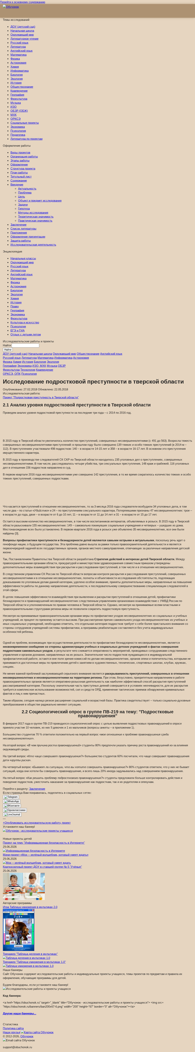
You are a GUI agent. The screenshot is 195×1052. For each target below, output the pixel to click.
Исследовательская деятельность (33, 244)
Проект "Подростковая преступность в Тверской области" (41, 397)
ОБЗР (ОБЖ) (19, 110)
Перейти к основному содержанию (22, 2)
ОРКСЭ (15, 118)
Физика (15, 58)
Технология (27, 369)
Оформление (19, 164)
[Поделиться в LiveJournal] (12, 797)
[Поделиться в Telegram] (11, 780)
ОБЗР (62, 365)
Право (14, 306)
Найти (7, 345)
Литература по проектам (26, 138)
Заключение (18, 224)
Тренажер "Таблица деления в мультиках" (30, 936)
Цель (21, 196)
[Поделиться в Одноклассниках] (15, 793)
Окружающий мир (22, 34)
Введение (16, 184)
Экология (16, 78)
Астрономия (18, 62)
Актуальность (27, 188)
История (16, 82)
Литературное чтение (24, 38)
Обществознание (21, 86)
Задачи (23, 204)
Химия (14, 66)
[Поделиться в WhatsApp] (11, 784)
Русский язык (19, 42)
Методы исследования (33, 212)
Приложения (18, 232)
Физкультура (18, 98)
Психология (18, 130)
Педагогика (17, 134)
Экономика (17, 126)
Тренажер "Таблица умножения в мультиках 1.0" (34, 944)
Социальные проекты (24, 122)
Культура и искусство (24, 322)
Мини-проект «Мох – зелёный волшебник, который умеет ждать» (45, 837)
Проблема (24, 192)
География (17, 94)
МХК (13, 114)
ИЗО (13, 106)
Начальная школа (22, 30)
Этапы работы (20, 160)
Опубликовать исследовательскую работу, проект (37, 805)
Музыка (15, 102)
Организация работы (24, 156)
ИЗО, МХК (39, 365)
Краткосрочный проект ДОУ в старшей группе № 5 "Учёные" (42, 849)
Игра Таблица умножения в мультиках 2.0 (30, 889)
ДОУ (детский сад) (22, 26)
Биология (16, 74)
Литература (18, 46)
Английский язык (21, 50)
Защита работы (20, 240)
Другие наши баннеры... (19, 996)
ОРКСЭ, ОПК (12, 373)
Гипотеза (24, 208)
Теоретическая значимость (36, 216)
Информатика (19, 70)
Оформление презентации (27, 236)
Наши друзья (11, 1015)
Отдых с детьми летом (25, 334)
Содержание (18, 180)
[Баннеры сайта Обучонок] (38, 813)
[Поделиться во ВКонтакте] (12, 789)
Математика (18, 54)
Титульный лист (21, 176)
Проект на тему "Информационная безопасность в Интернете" (44, 825)
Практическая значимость (35, 220)
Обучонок (26, 1019)
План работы (19, 172)
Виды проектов (20, 152)
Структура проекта (22, 168)
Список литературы (23, 228)
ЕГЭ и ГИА (17, 330)
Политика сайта (13, 1011)
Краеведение (19, 90)
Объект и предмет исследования (40, 200)
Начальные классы (23, 258)
